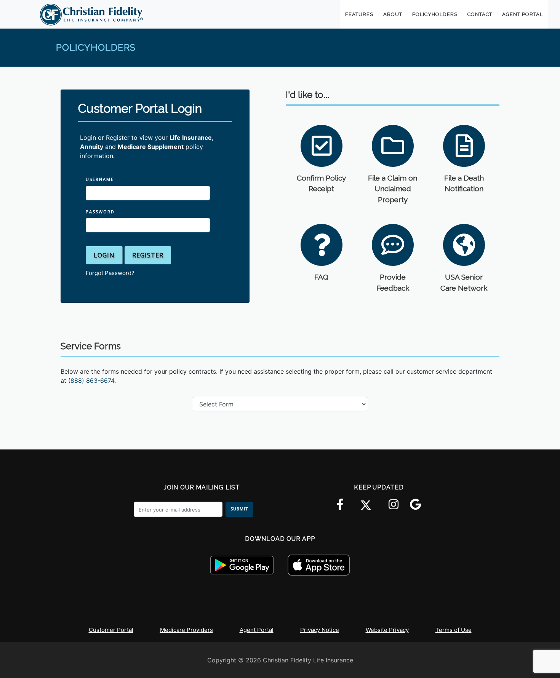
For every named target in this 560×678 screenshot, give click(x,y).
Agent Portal (257, 629)
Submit (239, 509)
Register (147, 255)
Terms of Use (453, 629)
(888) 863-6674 (91, 380)
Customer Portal (111, 629)
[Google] (415, 508)
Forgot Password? (110, 273)
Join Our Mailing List (202, 487)
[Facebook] (340, 508)
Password (100, 211)
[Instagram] (393, 508)
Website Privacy (387, 629)
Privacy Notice (319, 629)
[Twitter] (365, 505)
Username (100, 179)
